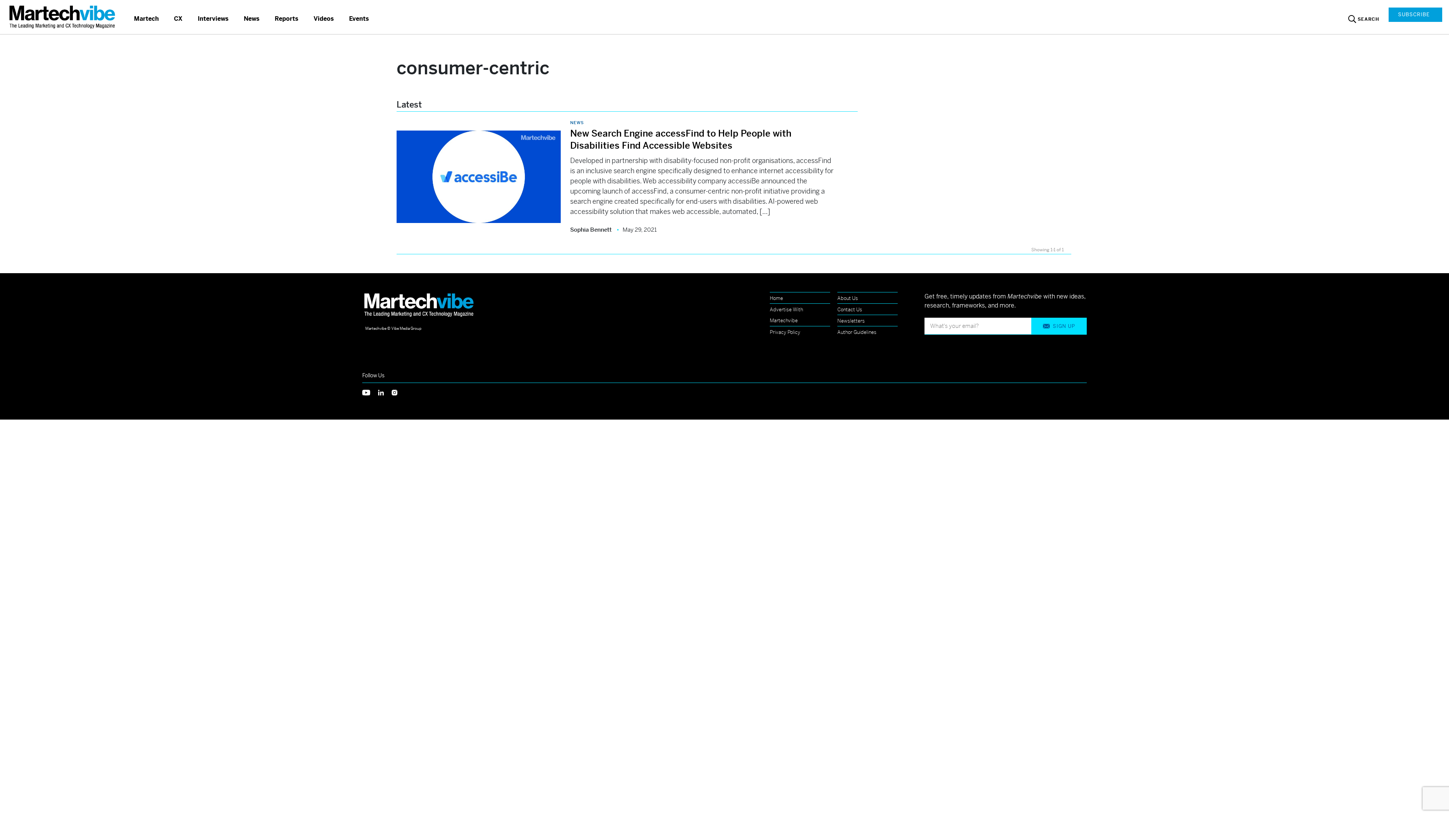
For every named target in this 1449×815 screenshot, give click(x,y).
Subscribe (1414, 14)
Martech (146, 19)
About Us (847, 298)
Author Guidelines (857, 332)
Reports (286, 19)
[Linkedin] (385, 392)
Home (776, 298)
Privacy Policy (785, 332)
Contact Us (849, 309)
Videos (324, 19)
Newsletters (851, 321)
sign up (1064, 326)
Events (359, 19)
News (252, 19)
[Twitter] (370, 392)
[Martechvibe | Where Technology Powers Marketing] (63, 17)
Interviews (213, 19)
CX (178, 19)
